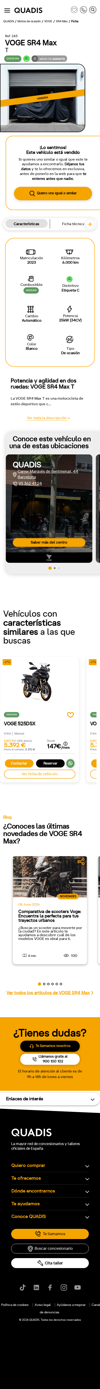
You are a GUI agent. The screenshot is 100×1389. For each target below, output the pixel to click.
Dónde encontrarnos (33, 1191)
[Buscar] (92, 10)
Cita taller (54, 1263)
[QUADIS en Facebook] (50, 1287)
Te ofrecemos (26, 1178)
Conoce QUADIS (28, 1216)
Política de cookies (15, 1305)
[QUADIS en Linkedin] (36, 1287)
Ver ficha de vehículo (39, 774)
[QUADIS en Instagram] (63, 1287)
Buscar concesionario (54, 1248)
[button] (91, 226)
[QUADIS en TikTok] (22, 1287)
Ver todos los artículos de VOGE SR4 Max (48, 993)
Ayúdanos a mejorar (71, 1305)
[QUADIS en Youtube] (77, 1287)
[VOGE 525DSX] (39, 686)
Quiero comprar (28, 1165)
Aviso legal (43, 1305)
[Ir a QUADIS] (41, 10)
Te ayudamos (25, 1203)
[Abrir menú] (7, 10)
